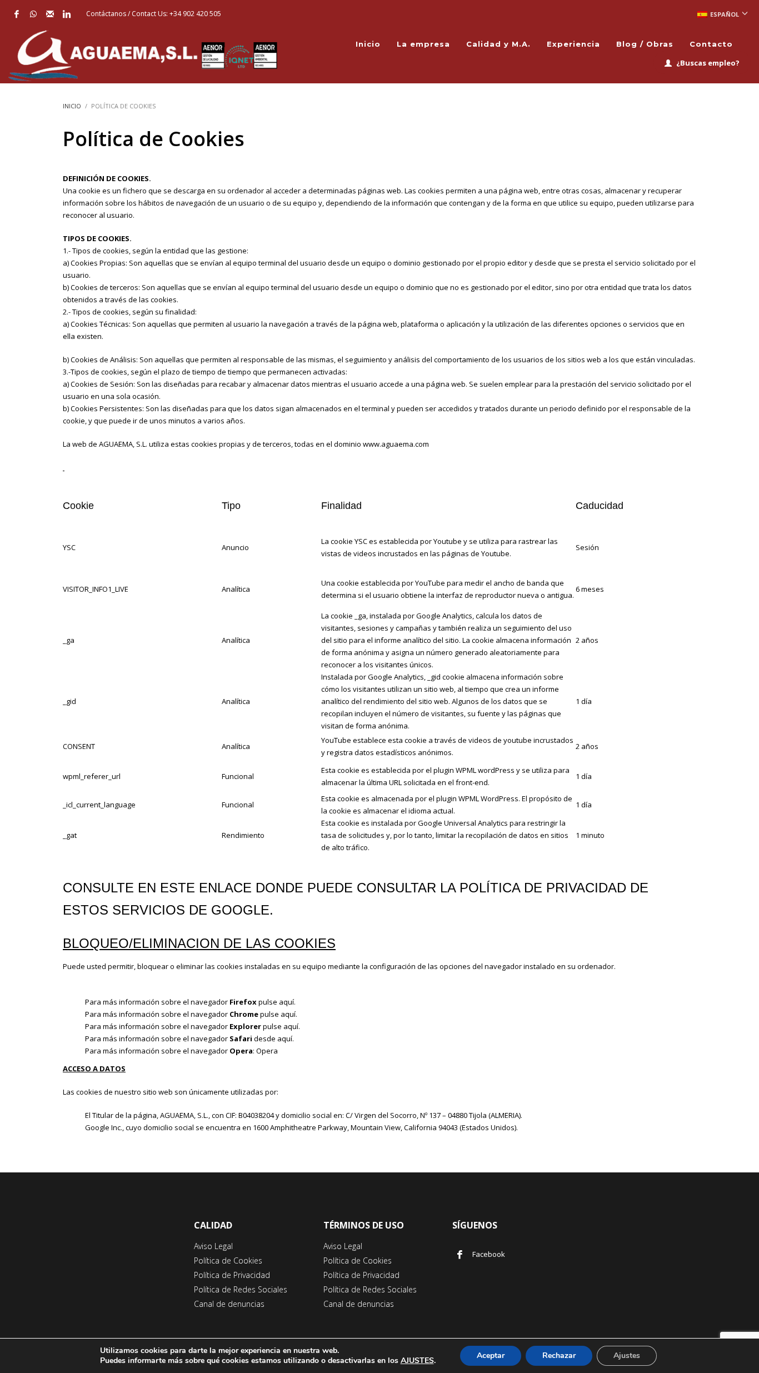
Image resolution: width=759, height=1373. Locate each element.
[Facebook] (16, 14)
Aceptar (491, 1355)
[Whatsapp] (33, 14)
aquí (286, 1002)
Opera (267, 1051)
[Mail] (50, 14)
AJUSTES (417, 1361)
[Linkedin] (66, 14)
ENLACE (225, 887)
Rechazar (559, 1355)
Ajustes (626, 1355)
